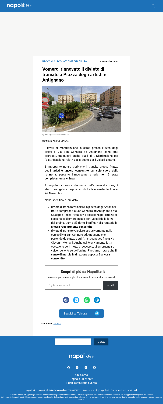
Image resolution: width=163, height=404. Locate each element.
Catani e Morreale (57, 390)
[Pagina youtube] (94, 368)
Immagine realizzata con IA (57, 134)
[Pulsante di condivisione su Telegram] (97, 300)
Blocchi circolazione (57, 61)
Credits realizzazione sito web (124, 390)
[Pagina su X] (86, 368)
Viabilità (80, 61)
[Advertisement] (81, 34)
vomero (57, 323)
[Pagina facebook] (69, 368)
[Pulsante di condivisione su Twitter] (76, 300)
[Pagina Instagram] (77, 368)
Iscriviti (110, 285)
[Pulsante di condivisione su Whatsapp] (87, 300)
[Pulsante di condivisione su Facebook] (66, 300)
